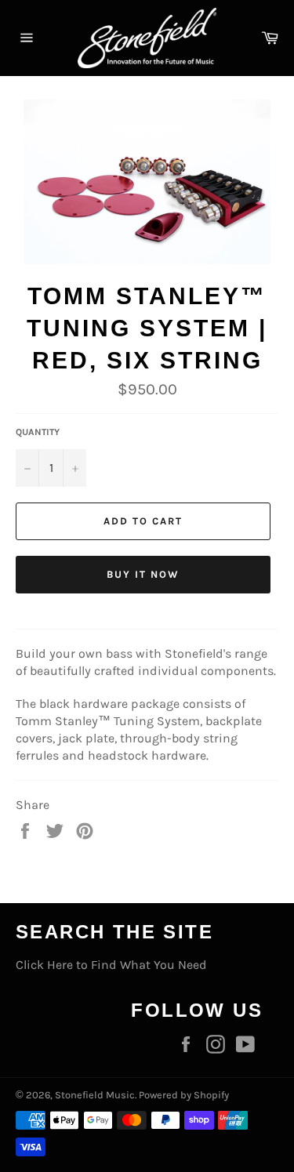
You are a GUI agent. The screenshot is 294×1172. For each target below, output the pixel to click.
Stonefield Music (95, 1095)
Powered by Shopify (184, 1095)
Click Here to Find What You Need (111, 964)
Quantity (38, 431)
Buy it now (143, 574)
